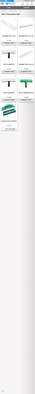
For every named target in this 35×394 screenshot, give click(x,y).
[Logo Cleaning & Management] (10, 4)
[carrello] (31, 4)
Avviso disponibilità (10, 129)
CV (32, 1)
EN (28, 1)
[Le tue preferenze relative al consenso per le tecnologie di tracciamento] (2, 391)
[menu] (2, 4)
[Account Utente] (22, 4)
